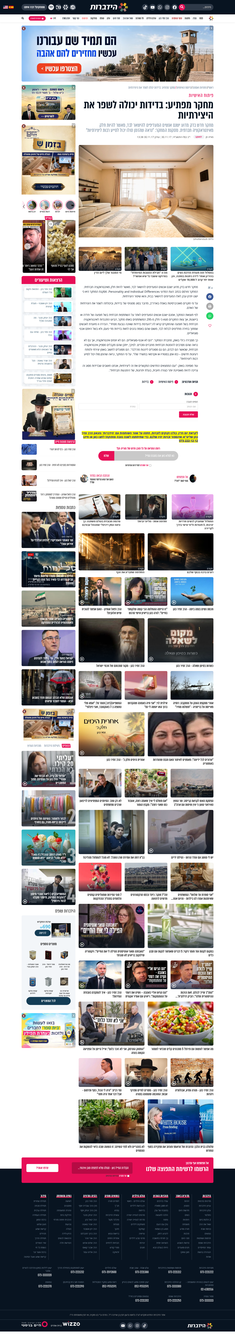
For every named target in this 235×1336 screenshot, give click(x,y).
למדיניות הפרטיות (132, 465)
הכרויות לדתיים (112, 1242)
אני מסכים (136, 465)
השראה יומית (162, 1242)
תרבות (186, 1233)
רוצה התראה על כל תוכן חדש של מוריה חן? (138, 448)
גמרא (116, 1210)
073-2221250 (174, 1300)
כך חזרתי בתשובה (160, 1238)
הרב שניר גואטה (89, 1224)
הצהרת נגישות (204, 1252)
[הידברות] (109, 7)
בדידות (145, 382)
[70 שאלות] (58, 7)
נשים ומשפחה (64, 1196)
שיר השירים (41, 1242)
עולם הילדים (151, 18)
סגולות (116, 1224)
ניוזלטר (208, 1214)
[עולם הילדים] (73, 7)
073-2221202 (142, 1300)
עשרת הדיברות (112, 1214)
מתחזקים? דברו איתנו (34, 7)
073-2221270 (45, 1286)
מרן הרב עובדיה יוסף (88, 1205)
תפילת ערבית (40, 1210)
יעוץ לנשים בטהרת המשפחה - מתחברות (199, 1283)
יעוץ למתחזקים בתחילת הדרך (71, 1267)
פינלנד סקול (113, 1219)
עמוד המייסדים (204, 1247)
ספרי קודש (114, 1247)
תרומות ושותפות (204, 1238)
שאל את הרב (128, 18)
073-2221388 (142, 1272)
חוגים (142, 1247)
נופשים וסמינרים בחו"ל (139, 1296)
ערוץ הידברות (205, 1205)
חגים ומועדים (183, 1247)
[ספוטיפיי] (51, 7)
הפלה (68, 1228)
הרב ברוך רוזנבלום (89, 1233)
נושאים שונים (112, 1196)
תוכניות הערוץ (160, 1196)
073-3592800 (109, 1272)
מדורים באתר (182, 1196)
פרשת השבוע (183, 1242)
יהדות (186, 1201)
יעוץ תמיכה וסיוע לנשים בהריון (135, 1282)
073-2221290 (77, 1286)
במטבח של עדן (161, 1210)
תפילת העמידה (39, 1214)
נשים (187, 1214)
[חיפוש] (182, 7)
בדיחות (142, 1210)
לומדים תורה (113, 1201)
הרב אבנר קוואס (90, 1247)
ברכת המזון (41, 1219)
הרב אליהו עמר (90, 1252)
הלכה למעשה (162, 1214)
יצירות (142, 1242)
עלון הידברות (205, 1210)
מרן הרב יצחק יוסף (88, 1210)
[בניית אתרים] (71, 1325)
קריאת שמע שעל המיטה (35, 1256)
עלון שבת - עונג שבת (139, 1267)
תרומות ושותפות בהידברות (169, 1267)
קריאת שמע (40, 1228)
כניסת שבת (206, 1228)
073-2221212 (174, 1272)
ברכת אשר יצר (39, 1252)
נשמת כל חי (40, 1247)
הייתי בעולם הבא (160, 1247)
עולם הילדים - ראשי (136, 1201)
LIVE (54, 18)
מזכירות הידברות (206, 1267)
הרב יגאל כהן (91, 1219)
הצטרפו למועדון (36, 18)
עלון (108, 18)
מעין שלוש (41, 1224)
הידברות (207, 1196)
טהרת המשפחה (64, 1210)
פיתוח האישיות (166, 382)
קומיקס (142, 1228)
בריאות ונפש (113, 1233)
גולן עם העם (162, 1224)
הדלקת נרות (65, 1214)
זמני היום (116, 18)
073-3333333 (206, 1300)
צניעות (68, 1224)
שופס (102, 18)
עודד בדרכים (162, 1201)
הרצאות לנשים (64, 1238)
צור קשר (75, 18)
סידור (43, 1196)
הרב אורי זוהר (91, 1238)
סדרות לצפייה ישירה (136, 1219)
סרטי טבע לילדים (137, 1238)
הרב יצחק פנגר (90, 1214)
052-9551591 (141, 1286)
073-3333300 (174, 1286)
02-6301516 (207, 1289)
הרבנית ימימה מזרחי (62, 1219)
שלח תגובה (188, 414)
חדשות (187, 18)
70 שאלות (140, 18)
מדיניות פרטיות (204, 1201)
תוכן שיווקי (184, 1252)
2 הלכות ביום (205, 1219)
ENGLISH (66, 18)
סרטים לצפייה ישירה (136, 1214)
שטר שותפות (177, 18)
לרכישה (42, 933)
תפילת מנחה (40, 1205)
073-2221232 (77, 1272)
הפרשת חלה (65, 1242)
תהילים (43, 1233)
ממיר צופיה (208, 1296)
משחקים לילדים (138, 1224)
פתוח (165, 1219)
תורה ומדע (184, 1228)
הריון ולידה (66, 1233)
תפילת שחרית (40, 1201)
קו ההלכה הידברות (172, 1282)
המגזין (186, 1205)
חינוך (117, 1228)
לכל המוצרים (48, 1001)
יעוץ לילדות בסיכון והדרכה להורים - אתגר (37, 1269)
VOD (201, 18)
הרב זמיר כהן (164, 18)
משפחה (185, 1224)
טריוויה (142, 1233)
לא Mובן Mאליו (161, 1205)
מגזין (195, 18)
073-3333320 (45, 1275)
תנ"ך (117, 1205)
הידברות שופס (204, 1242)
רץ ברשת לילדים (137, 1205)
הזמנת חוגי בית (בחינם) (73, 1282)
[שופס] (65, 7)
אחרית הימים (113, 1238)
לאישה (68, 1201)
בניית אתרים (56, 1325)
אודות (208, 1256)
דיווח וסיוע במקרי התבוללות (104, 1282)
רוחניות (186, 1219)
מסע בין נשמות (161, 1228)
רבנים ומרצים (90, 1196)
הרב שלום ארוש (90, 1242)
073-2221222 (206, 1272)
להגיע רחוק (163, 1233)
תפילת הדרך (40, 1238)
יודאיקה (116, 1252)
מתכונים (67, 1205)
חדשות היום (184, 1210)
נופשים (208, 1233)
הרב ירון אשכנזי (90, 1228)
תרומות (85, 18)
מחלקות (93, 18)
